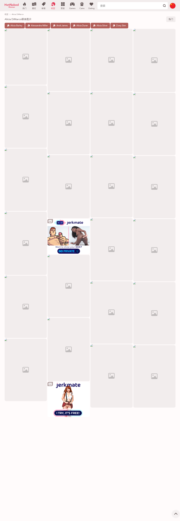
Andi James (62, 26)
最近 (34, 8)
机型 (53, 8)
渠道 (63, 8)
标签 (44, 8)
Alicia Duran (82, 26)
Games (72, 8)
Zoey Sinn (121, 26)
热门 (24, 8)
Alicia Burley (16, 26)
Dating (91, 8)
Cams (81, 8)
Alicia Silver (102, 26)
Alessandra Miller (39, 26)
